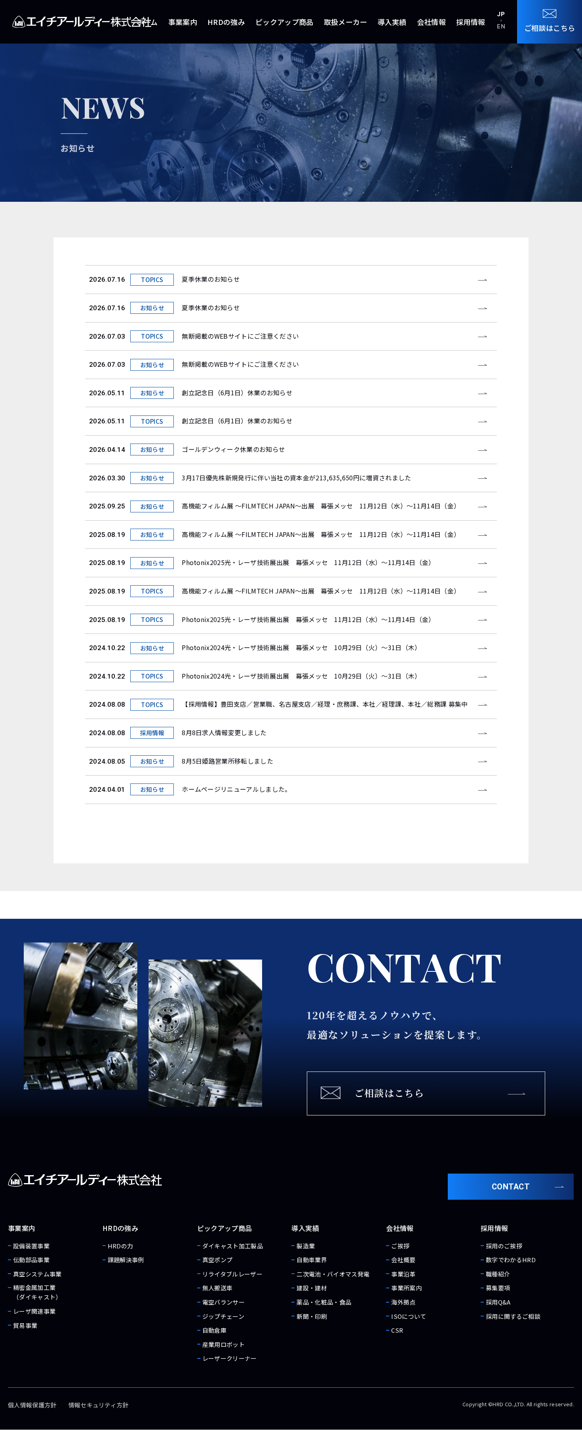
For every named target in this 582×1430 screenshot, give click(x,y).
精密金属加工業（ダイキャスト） (37, 1292)
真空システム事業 (37, 1274)
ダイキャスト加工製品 (232, 1246)
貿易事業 (25, 1325)
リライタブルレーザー (232, 1274)
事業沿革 (403, 1274)
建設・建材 (312, 1288)
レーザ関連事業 (34, 1311)
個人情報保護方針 (32, 1405)
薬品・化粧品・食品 (324, 1302)
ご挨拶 (400, 1246)
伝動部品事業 (31, 1260)
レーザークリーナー (229, 1358)
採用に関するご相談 (513, 1316)
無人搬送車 (217, 1288)
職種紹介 (498, 1274)
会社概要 (403, 1260)
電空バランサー (223, 1302)
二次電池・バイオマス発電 (333, 1274)
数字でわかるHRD (511, 1260)
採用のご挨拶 (504, 1246)
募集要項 (498, 1288)
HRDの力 (120, 1246)
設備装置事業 (31, 1246)
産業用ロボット (223, 1344)
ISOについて (408, 1316)
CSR (397, 1330)
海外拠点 (403, 1302)
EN (501, 26)
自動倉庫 (214, 1330)
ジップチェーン (223, 1316)
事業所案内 (406, 1288)
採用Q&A (498, 1302)
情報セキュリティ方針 (98, 1405)
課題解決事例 (126, 1260)
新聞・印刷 (312, 1316)
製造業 (306, 1246)
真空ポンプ (217, 1260)
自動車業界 (312, 1260)
